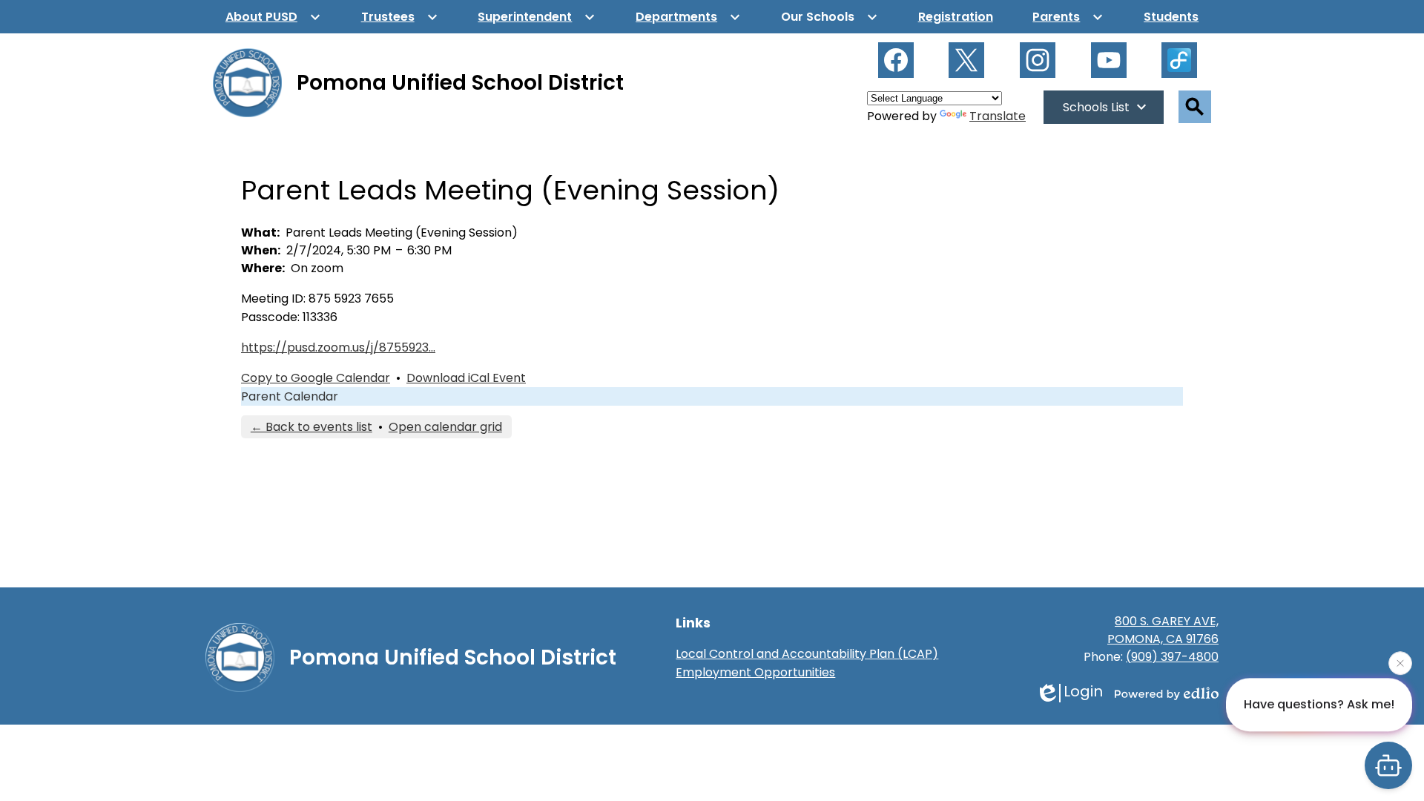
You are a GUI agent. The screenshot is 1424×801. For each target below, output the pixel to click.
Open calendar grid (445, 426)
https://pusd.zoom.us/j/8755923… (338, 347)
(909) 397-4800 (1172, 656)
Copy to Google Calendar (315, 377)
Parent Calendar (289, 396)
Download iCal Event (466, 377)
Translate (997, 116)
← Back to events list (311, 426)
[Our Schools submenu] (829, 16)
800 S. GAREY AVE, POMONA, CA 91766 (1163, 630)
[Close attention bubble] (1400, 662)
